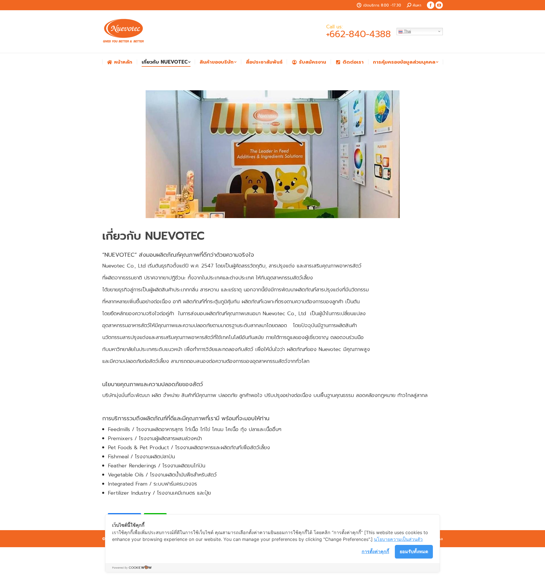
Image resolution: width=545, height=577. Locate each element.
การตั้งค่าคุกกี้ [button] (375, 551)
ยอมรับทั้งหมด (414, 551)
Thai (407, 31)
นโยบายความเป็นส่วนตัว (398, 539)
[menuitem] (119, 62)
